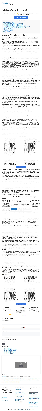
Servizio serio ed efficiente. (8, 30)
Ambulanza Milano (18, 389)
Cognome (22, 325)
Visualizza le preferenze (27, 208)
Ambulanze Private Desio (33, 404)
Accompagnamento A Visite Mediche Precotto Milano (31, 380)
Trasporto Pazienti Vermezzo (33, 392)
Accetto (21, 366)
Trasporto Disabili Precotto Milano (28, 379)
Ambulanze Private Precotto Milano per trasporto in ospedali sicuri (14, 24)
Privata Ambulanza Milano (19, 392)
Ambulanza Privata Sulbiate (33, 390)
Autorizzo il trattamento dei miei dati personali (9, 339)
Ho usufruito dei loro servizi (8, 29)
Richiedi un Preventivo (21, 17)
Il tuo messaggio (4, 331)
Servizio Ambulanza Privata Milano (20, 393)
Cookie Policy (21, 364)
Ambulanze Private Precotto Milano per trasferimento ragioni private (14, 25)
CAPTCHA (3, 341)
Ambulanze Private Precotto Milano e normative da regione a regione (14, 27)
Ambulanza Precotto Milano (18, 379)
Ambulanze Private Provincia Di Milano (10, 352)
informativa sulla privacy (7, 337)
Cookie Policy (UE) (5, 400)
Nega (20, 208)
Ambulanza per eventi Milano (33, 406)
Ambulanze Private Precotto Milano (8, 22)
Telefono (23, 327)
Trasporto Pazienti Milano (19, 396)
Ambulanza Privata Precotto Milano (7, 378)
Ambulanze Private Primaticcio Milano (10, 350)
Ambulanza (4, 376)
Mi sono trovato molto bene (8, 28)
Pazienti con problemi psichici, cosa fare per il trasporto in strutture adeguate (17, 26)
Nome (2, 325)
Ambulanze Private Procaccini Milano (10, 351)
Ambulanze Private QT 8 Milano (9, 353)
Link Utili (5, 32)
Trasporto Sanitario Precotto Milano (16, 380)
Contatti (11, 4)
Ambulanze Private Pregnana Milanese (10, 349)
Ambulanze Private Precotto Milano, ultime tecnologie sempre (13, 23)
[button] (30, 201)
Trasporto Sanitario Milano (19, 395)
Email (3, 327)
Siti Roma (22, 409)
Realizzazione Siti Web (17, 409)
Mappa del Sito (4, 397)
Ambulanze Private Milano (8, 348)
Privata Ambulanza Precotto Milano (19, 378)
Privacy (3, 398)
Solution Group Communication (29, 409)
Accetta (14, 208)
